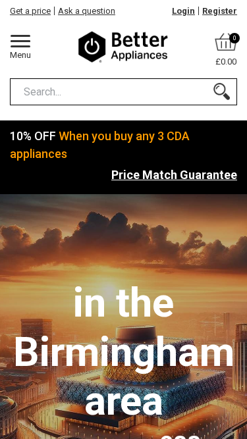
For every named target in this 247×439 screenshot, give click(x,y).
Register (219, 11)
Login (183, 11)
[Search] (221, 92)
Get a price (30, 11)
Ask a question (86, 11)
